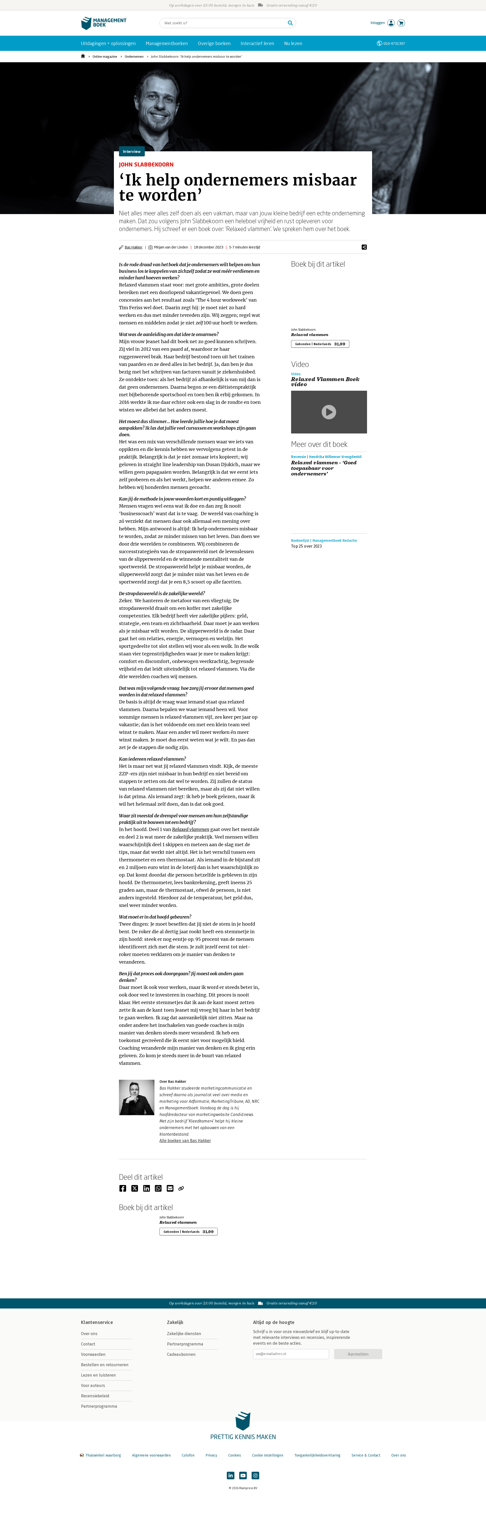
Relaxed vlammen (310, 334)
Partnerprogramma (99, 1406)
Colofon (188, 1455)
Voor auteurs (93, 1385)
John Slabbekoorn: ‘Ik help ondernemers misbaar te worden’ (196, 56)
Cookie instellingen (267, 1455)
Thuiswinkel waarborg (103, 1455)
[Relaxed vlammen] (309, 297)
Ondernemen (134, 56)
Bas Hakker (134, 247)
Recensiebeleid (95, 1396)
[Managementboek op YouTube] (243, 1475)
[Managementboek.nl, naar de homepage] (104, 29)
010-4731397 (394, 43)
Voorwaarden (93, 1354)
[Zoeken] (290, 23)
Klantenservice (97, 1322)
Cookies (234, 1455)
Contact (88, 1344)
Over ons (89, 1333)
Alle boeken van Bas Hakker (185, 1140)
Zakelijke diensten (184, 1333)
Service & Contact (366, 1455)
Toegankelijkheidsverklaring (317, 1455)
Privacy (211, 1455)
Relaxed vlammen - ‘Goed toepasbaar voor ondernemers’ (324, 468)
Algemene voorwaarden (151, 1455)
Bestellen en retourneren (105, 1364)
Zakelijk (175, 1322)
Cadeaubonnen (181, 1354)
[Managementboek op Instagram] (255, 1475)
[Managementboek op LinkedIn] (230, 1475)
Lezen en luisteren (98, 1375)
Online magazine (105, 56)
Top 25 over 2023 (306, 546)
